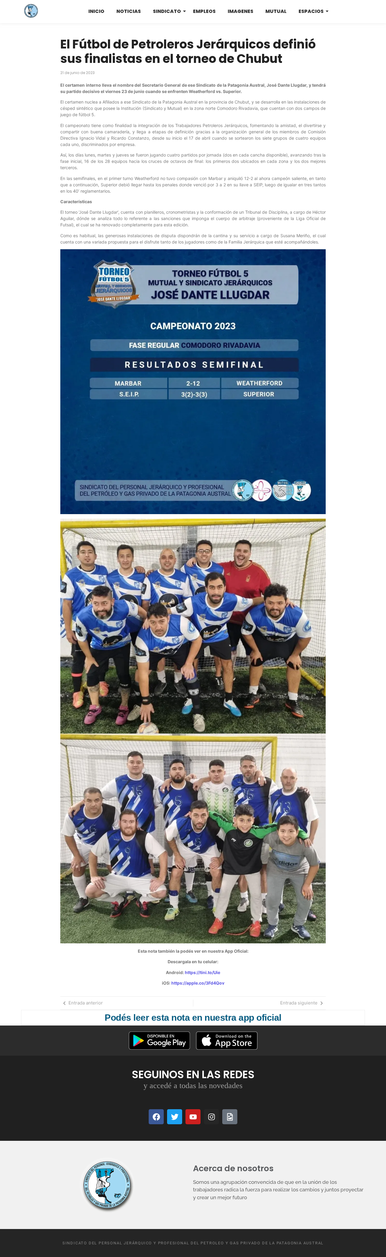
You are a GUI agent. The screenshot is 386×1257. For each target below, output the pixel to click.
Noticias (128, 11)
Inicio (96, 11)
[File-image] (229, 1116)
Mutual (275, 11)
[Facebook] (156, 1116)
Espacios (311, 11)
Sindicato (167, 11)
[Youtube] (193, 1116)
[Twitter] (174, 1116)
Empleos (204, 11)
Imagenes (240, 11)
